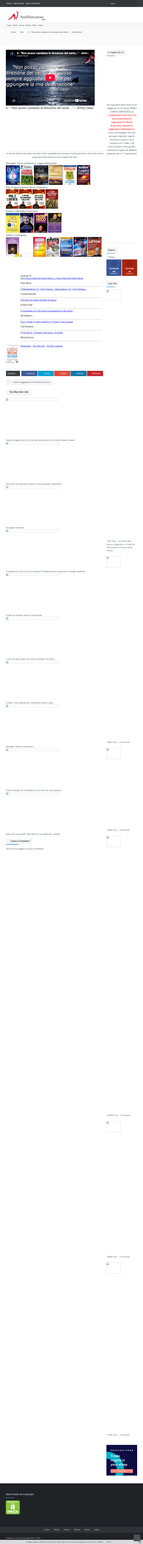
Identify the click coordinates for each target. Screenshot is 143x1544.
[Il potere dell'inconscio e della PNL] (25, 208)
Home (9, 3)
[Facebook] (98, 3)
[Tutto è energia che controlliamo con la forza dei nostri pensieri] (52, 768)
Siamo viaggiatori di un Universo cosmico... (33, 382)
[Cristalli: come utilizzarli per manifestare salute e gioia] (52, 681)
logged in (22, 848)
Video (40, 25)
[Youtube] (101, 3)
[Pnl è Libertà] (12, 208)
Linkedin (80, 373)
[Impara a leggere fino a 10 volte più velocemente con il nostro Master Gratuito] (52, 418)
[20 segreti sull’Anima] (52, 506)
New (22, 32)
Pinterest (96, 373)
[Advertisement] (55, 132)
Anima (21, 25)
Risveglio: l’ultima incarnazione (19, 746)
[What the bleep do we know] (13, 184)
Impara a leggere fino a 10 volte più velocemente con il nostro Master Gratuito (40, 440)
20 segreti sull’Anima (15, 528)
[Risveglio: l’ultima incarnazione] (52, 724)
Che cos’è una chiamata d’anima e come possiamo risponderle (33, 484)
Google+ (63, 373)
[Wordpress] (105, 3)
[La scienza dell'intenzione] (26, 184)
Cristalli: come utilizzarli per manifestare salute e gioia (29, 703)
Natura (28, 25)
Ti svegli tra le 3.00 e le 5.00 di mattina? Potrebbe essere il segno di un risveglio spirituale (45, 571)
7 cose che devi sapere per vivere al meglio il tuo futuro (30, 659)
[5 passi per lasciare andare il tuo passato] (52, 593)
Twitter (47, 373)
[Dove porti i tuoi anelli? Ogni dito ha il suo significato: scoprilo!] (52, 812)
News (34, 25)
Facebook (30, 373)
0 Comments (124, 742)
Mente (15, 25)
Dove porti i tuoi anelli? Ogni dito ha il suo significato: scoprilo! (33, 834)
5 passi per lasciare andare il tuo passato (24, 615)
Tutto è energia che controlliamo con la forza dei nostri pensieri (33, 790)
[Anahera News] (27, 20)
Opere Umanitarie (33, 3)
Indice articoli (18, 3)
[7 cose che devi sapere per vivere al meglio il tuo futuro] (52, 637)
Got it (109, 1542)
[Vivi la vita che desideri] (38, 208)
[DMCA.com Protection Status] (13, 1513)
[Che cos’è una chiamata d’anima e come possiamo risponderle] (52, 462)
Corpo (9, 25)
